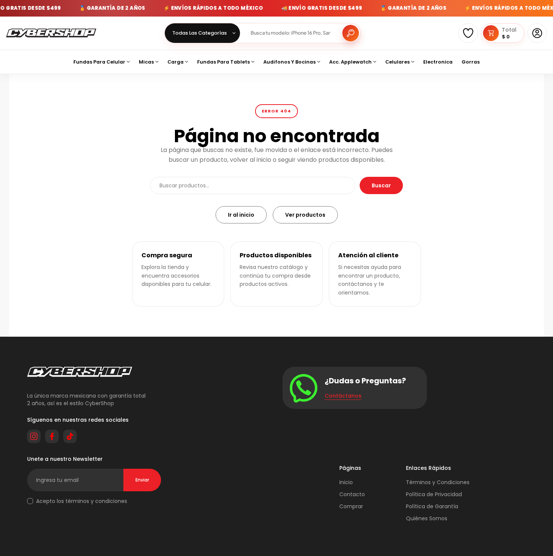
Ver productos (305, 215)
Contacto (352, 494)
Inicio (346, 482)
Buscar (381, 185)
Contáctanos (343, 396)
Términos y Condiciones (437, 482)
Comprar (351, 506)
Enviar (142, 480)
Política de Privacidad (434, 494)
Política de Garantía (432, 506)
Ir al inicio (241, 215)
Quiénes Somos (426, 518)
